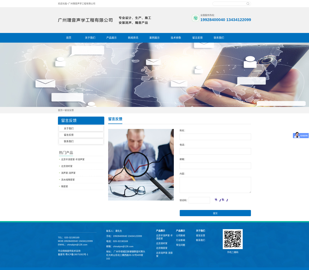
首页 (68, 37)
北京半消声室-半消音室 (164, 237)
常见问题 (180, 245)
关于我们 (90, 37)
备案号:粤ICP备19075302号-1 (73, 254)
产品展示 (111, 37)
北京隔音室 (161, 248)
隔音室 (64, 186)
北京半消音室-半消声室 (72, 159)
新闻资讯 (133, 37)
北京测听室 (66, 166)
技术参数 (176, 37)
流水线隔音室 (68, 179)
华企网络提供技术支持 (69, 251)
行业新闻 (180, 240)
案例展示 (154, 37)
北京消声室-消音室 (164, 254)
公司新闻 (180, 235)
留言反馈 (197, 37)
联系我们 (219, 37)
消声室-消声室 (68, 173)
